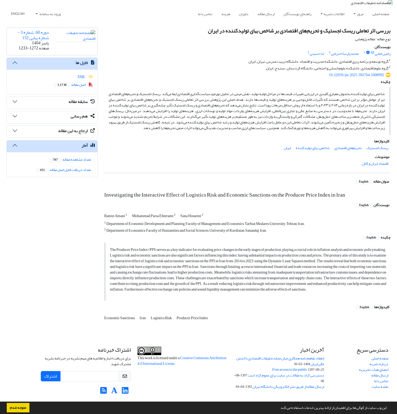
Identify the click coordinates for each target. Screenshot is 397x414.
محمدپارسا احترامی (345, 53)
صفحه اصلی (380, 14)
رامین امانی (383, 53)
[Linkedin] (125, 392)
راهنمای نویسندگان (297, 14)
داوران (243, 14)
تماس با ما (205, 14)
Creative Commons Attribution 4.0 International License (181, 360)
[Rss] (103, 392)
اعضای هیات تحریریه (373, 369)
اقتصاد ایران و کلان (375, 163)
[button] (278, 408)
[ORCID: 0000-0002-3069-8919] (368, 52)
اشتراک (50, 376)
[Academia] (114, 392)
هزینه (225, 14)
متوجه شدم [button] (18, 407)
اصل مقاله (72, 84)
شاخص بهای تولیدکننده (312, 148)
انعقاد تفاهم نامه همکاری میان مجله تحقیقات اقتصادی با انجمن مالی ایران (280, 361)
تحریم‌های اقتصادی (348, 148)
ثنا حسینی (317, 53)
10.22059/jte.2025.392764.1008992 (356, 75)
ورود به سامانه (50, 14)
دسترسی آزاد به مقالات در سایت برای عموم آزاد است (286, 375)
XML (81, 76)
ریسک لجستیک (377, 148)
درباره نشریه (378, 364)
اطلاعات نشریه (334, 14)
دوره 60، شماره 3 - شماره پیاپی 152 (33, 35)
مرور (360, 14)
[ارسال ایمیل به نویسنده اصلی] (372, 52)
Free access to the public (289, 369)
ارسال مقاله (266, 14)
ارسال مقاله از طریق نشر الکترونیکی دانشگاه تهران (288, 386)
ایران (287, 148)
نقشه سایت (380, 386)
